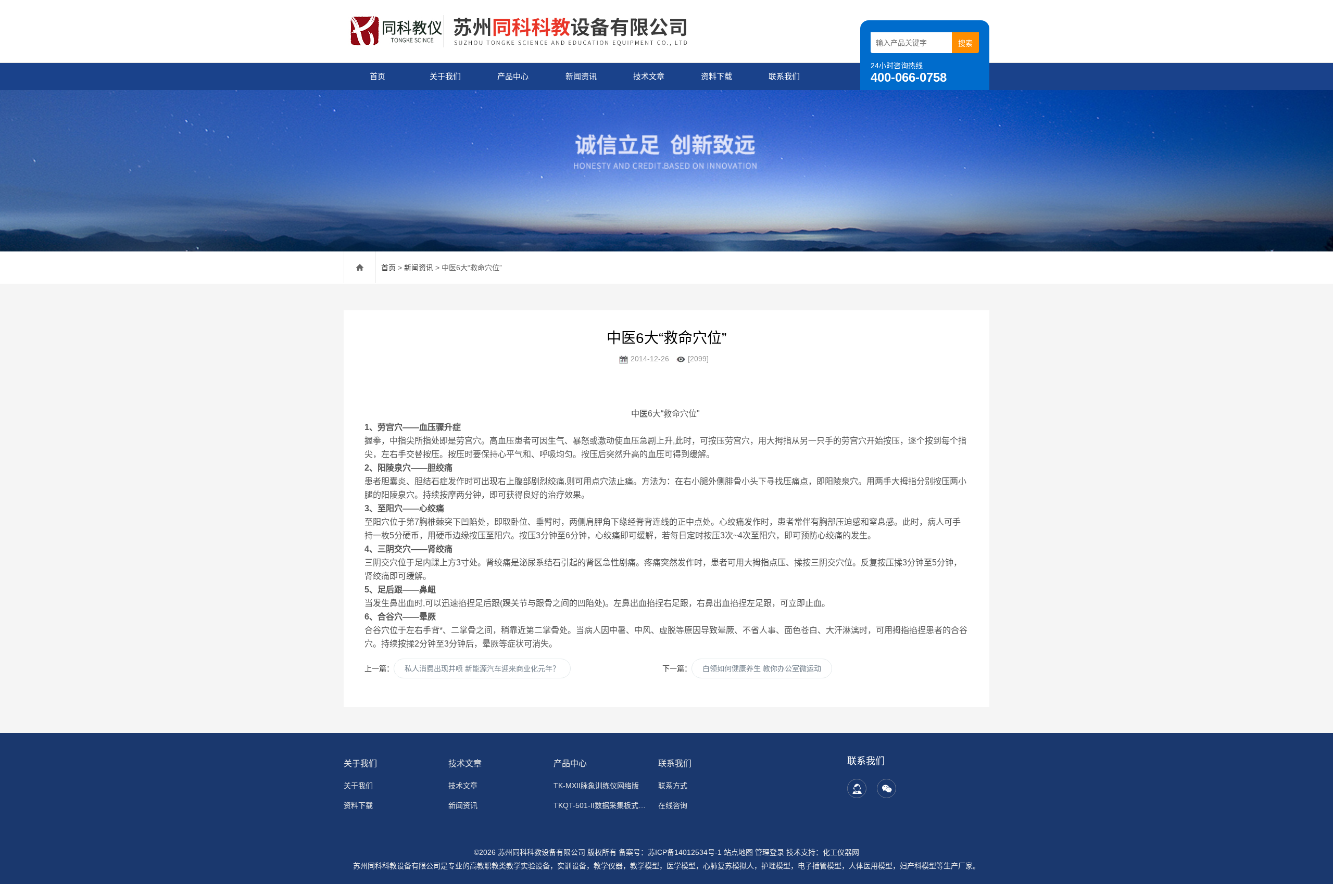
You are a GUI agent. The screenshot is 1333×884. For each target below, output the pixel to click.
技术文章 (648, 76)
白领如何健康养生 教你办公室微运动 (761, 668)
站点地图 (738, 852)
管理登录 (769, 852)
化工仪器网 (841, 852)
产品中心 (513, 76)
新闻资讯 (581, 76)
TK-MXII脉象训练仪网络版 (596, 785)
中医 (639, 413)
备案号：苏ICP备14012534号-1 (670, 852)
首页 (377, 76)
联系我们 (784, 76)
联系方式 (672, 785)
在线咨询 (672, 805)
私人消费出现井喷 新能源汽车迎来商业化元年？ (482, 668)
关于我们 (445, 76)
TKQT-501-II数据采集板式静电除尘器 (600, 805)
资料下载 (716, 76)
